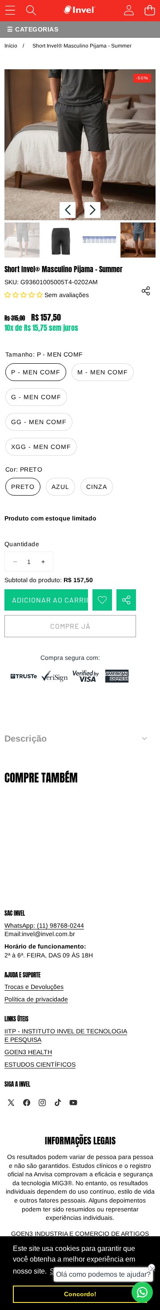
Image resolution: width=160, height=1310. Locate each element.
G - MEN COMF (36, 397)
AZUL (60, 486)
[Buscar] (31, 10)
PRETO (23, 486)
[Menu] (10, 10)
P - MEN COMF (35, 372)
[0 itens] (150, 10)
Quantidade (21, 544)
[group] (22, 240)
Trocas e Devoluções (34, 986)
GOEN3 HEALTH (28, 1052)
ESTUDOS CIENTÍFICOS (40, 1064)
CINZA (96, 486)
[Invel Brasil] (79, 9)
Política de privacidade (36, 999)
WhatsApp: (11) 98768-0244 (44, 925)
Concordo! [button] (80, 1294)
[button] (68, 210)
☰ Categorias (32, 29)
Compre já (70, 626)
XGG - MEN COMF (41, 446)
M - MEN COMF (102, 372)
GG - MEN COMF (39, 421)
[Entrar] (129, 10)
